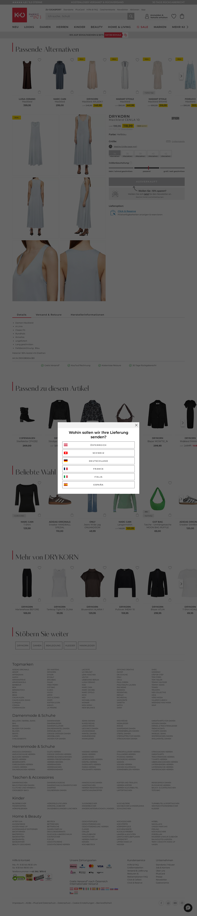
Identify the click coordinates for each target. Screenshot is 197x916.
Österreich (98, 445)
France (98, 469)
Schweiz (99, 453)
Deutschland (98, 461)
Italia (98, 477)
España (98, 484)
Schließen (136, 425)
